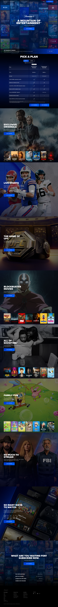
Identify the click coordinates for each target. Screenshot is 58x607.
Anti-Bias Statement (25, 597)
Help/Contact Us (25, 593)
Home (4, 593)
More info (40, 578)
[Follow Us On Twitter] (35, 593)
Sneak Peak (5, 600)
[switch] (29, 61)
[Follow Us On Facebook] (33, 593)
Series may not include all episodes (16, 102)
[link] (49, 1)
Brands (4, 598)
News (4, 599)
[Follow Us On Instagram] (39, 593)
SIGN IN (44, 1)
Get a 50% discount (39, 576)
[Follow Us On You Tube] (37, 593)
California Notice (15, 597)
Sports (4, 597)
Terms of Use (15, 593)
